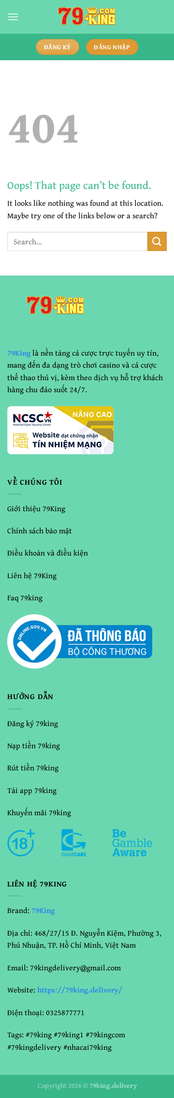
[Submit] (157, 241)
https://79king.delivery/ (79, 989)
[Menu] (13, 16)
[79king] (87, 16)
